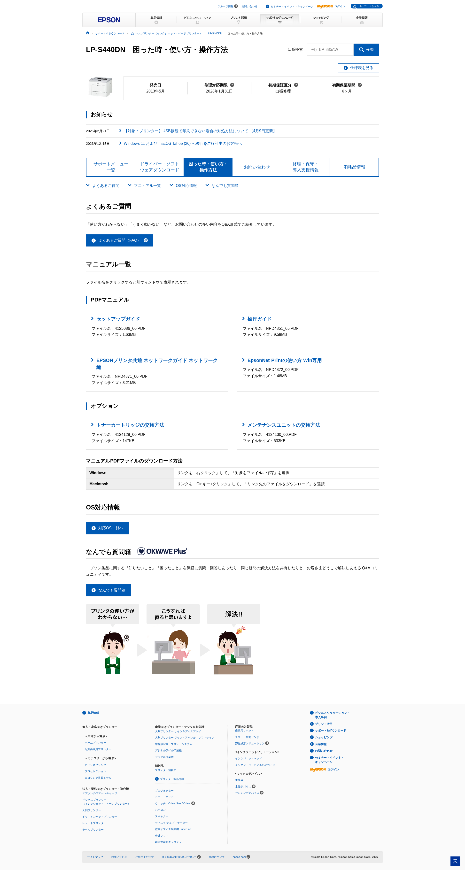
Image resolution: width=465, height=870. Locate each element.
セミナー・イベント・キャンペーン (292, 6)
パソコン (160, 809)
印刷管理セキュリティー (169, 841)
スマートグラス (164, 796)
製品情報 (93, 713)
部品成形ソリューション (249, 743)
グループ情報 (225, 6)
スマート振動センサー (248, 737)
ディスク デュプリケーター (171, 822)
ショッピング (324, 737)
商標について (217, 856)
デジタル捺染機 (164, 756)
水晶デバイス (243, 786)
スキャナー (161, 816)
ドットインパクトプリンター (99, 816)
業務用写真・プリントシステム (173, 744)
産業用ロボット (244, 730)
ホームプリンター (95, 742)
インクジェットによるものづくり (255, 764)
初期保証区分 (283, 85)
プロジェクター (164, 790)
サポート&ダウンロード (330, 730)
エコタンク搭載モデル (98, 777)
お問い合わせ (249, 6)
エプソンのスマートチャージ (99, 793)
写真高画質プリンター (98, 749)
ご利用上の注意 (144, 856)
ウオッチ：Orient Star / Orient (173, 803)
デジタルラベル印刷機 (168, 750)
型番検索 (295, 49)
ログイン (339, 6)
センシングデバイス (247, 792)
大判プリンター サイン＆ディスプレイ (178, 731)
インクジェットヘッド (248, 758)
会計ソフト (161, 835)
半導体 (239, 779)
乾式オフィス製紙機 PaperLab (173, 829)
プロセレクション (95, 771)
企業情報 (321, 744)
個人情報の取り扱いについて (179, 856)
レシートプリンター (94, 823)
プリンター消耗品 (165, 770)
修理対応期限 (219, 85)
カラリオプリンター (97, 764)
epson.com (239, 856)
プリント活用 (324, 724)
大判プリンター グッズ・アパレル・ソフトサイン (184, 737)
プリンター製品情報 (172, 779)
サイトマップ (95, 856)
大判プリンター (91, 810)
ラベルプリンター (93, 829)
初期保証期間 (347, 85)
